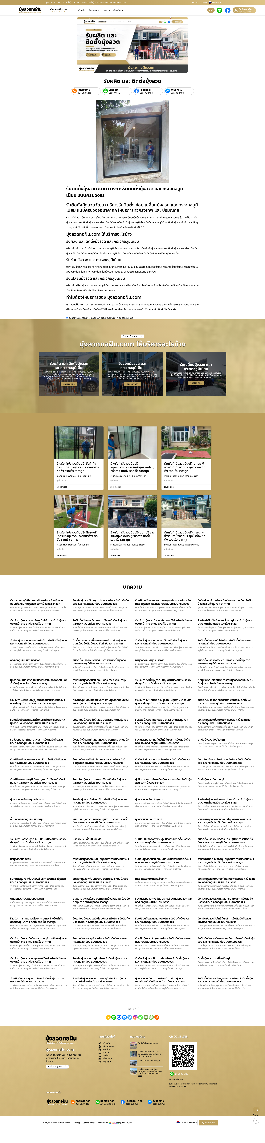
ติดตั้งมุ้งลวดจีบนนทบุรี (211, 779)
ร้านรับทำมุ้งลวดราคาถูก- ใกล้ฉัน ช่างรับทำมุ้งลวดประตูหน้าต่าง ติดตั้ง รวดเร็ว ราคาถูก (38, 960)
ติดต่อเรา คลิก (245, 9)
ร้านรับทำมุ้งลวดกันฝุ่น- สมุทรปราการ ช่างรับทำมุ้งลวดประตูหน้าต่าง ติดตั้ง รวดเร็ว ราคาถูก (101, 860)
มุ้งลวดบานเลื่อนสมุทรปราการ (27, 799)
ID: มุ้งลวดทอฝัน (108, 1104)
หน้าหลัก (81, 10)
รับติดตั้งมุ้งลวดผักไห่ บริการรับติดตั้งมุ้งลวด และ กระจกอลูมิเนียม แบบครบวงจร (225, 642)
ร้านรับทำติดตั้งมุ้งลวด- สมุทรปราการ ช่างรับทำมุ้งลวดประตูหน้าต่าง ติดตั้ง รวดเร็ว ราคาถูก (226, 860)
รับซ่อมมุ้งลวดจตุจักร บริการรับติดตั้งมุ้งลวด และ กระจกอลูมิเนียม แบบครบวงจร (100, 940)
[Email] (146, 1017)
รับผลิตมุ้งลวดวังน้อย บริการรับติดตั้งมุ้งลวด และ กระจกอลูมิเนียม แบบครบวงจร (100, 801)
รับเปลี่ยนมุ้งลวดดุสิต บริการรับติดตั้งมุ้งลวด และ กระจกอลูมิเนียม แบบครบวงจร (150, 1054)
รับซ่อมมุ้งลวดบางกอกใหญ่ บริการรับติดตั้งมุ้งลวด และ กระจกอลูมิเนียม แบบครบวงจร (38, 642)
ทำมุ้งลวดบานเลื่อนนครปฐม (149, 1060)
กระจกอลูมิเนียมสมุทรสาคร (25, 660)
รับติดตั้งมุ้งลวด (126, 318)
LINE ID (113, 90)
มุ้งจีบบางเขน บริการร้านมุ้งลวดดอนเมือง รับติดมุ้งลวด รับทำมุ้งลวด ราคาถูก (163, 781)
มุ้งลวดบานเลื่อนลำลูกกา (149, 799)
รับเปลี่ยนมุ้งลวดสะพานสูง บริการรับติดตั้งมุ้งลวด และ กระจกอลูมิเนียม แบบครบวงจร (163, 840)
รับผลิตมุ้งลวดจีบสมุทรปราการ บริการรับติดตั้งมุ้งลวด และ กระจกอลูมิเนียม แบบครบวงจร (101, 602)
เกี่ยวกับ (117, 10)
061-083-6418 (245, 12)
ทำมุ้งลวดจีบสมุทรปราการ (149, 660)
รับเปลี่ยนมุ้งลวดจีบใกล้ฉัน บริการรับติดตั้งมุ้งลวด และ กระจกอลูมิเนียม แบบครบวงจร (100, 721)
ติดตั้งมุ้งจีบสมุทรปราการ (148, 1043)
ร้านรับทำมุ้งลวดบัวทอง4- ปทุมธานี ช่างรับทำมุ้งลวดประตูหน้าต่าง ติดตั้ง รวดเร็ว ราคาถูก (224, 820)
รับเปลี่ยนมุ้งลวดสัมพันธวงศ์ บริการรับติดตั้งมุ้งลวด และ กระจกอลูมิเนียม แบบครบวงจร (224, 761)
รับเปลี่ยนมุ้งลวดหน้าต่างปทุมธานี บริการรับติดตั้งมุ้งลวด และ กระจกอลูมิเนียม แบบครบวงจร (100, 820)
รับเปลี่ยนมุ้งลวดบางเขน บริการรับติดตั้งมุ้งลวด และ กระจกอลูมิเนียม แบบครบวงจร (162, 920)
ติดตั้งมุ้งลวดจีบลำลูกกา (211, 740)
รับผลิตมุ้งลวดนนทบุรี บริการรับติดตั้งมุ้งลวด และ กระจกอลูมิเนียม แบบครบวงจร (100, 960)
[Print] (156, 1017)
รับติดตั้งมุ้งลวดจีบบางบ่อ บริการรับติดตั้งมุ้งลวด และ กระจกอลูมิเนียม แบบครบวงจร (162, 960)
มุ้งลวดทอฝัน (114, 93)
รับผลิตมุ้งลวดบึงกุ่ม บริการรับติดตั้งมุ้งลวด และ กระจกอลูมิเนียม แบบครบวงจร (224, 721)
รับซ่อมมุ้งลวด (111, 318)
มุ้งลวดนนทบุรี (146, 93)
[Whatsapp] (140, 1017)
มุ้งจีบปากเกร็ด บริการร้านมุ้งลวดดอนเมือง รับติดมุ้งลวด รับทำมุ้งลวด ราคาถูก (225, 602)
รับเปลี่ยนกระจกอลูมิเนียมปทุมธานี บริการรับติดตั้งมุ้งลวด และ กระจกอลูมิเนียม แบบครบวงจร (38, 781)
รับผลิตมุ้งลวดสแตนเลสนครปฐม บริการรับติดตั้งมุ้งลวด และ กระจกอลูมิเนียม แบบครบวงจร (225, 900)
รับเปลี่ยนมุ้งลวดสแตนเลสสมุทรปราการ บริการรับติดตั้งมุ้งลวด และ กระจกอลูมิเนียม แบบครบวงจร (163, 602)
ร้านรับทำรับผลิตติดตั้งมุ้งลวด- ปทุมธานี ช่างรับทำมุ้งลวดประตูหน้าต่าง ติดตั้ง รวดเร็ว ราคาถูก (163, 701)
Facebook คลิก (134, 1101)
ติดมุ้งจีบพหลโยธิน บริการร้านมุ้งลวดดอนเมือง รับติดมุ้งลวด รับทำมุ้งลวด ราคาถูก (225, 681)
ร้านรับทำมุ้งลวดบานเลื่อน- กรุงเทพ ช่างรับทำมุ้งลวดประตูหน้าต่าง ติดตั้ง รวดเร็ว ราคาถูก (100, 681)
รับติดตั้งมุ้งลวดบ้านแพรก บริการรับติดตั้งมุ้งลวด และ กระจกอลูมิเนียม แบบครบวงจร (100, 622)
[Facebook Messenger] (124, 1017)
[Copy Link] (108, 1017)
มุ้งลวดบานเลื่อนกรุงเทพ (149, 819)
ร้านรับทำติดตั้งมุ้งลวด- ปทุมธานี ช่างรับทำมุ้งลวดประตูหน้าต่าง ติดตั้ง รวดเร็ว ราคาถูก (163, 681)
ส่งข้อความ (176, 90)
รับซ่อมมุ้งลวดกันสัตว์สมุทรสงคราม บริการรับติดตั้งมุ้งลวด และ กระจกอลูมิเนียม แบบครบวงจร (100, 761)
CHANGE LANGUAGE (189, 1122)
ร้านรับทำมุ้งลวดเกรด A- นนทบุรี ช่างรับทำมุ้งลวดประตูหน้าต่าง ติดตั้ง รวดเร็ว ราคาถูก (38, 840)
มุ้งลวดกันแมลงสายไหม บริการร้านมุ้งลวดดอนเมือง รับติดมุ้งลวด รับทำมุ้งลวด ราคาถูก (38, 681)
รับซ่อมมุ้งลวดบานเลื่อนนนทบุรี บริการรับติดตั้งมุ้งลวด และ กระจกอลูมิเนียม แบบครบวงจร (163, 860)
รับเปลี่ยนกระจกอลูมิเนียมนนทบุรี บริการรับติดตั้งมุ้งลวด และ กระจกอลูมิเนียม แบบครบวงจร (150, 1072)
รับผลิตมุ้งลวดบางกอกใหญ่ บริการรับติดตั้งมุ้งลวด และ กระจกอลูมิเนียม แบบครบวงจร (226, 880)
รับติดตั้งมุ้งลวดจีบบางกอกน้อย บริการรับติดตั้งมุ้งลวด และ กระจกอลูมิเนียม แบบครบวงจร (226, 940)
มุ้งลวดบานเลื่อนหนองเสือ (87, 839)
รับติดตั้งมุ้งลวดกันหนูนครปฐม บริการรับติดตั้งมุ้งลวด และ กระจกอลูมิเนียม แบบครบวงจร (101, 741)
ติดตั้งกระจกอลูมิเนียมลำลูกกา (27, 899)
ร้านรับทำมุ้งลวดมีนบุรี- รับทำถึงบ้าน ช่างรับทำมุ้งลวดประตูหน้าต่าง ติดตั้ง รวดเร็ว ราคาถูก (78, 467)
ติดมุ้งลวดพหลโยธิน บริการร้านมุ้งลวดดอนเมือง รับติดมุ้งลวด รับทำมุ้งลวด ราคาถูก (101, 900)
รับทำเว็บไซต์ (127, 1122)
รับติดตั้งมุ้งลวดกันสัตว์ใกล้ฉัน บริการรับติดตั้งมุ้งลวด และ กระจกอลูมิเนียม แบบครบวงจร (162, 741)
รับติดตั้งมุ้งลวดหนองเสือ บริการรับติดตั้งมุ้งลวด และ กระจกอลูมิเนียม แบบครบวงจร (162, 761)
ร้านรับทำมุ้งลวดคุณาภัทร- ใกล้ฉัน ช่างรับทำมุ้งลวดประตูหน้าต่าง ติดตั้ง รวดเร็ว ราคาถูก (38, 622)
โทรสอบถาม (84, 90)
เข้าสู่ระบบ (203, 2)
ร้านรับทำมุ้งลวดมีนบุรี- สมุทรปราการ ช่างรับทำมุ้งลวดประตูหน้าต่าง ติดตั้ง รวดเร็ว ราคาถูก (132, 467)
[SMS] (151, 1017)
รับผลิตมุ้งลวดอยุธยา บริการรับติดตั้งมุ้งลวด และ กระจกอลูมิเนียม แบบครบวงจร (37, 980)
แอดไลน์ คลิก (107, 1101)
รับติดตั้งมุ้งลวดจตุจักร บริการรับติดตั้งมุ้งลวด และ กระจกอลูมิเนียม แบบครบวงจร (163, 900)
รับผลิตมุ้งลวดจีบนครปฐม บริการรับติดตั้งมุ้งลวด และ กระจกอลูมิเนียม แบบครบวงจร (100, 880)
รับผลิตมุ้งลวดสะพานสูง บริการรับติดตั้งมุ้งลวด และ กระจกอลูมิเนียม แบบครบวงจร (161, 721)
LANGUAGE (216, 2)
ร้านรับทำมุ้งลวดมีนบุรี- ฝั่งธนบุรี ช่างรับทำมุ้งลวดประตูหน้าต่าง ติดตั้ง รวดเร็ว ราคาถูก (77, 536)
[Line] (113, 1017)
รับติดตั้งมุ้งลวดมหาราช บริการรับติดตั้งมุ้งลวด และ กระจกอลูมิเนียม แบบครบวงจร (161, 642)
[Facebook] (119, 1017)
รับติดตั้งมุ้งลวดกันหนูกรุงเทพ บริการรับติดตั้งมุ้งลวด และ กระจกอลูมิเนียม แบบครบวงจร (225, 980)
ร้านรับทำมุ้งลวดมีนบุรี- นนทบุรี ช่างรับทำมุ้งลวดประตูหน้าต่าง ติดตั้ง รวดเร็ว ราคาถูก (132, 536)
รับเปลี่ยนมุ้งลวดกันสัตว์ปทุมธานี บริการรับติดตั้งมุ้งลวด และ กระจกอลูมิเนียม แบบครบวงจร (37, 721)
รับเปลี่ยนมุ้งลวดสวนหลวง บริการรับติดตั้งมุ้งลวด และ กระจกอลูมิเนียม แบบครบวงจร (38, 761)
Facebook (145, 90)
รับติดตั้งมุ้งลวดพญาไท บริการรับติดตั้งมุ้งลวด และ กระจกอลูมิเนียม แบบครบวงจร (224, 661)
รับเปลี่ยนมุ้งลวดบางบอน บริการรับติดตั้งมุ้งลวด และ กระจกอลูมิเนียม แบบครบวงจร (100, 781)
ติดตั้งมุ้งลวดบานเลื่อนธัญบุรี (214, 958)
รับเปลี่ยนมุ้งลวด (96, 318)
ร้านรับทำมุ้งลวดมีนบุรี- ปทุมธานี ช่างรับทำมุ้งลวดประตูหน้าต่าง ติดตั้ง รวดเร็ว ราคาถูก (184, 467)
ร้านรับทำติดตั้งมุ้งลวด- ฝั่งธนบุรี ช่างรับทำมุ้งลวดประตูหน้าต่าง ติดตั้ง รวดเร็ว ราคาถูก (225, 622)
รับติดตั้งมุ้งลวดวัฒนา (78, 318)
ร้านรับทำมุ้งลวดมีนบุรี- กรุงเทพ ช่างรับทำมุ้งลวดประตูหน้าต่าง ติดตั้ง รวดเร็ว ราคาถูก (184, 536)
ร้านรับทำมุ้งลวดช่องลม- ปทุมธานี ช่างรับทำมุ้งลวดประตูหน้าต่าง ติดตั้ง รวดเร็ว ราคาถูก (226, 801)
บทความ (107, 10)
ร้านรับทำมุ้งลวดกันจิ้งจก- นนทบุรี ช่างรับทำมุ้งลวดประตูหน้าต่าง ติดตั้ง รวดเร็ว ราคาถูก (38, 940)
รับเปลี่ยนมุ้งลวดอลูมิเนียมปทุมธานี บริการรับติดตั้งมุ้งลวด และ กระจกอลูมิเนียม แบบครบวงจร (101, 920)
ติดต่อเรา (195, 2)
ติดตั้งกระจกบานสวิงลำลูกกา (151, 879)
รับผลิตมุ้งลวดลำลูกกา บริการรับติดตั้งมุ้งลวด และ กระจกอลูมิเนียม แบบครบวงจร (163, 940)
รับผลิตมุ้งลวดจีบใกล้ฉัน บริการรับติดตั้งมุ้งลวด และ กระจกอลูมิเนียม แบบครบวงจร (224, 920)
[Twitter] (129, 1017)
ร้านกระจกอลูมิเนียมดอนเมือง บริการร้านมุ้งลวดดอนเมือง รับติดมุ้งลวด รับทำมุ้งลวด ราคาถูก (36, 602)
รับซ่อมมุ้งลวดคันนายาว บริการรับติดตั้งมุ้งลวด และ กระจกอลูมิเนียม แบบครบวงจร (36, 741)
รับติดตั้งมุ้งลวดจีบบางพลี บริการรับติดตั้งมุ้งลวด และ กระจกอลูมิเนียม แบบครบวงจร (38, 880)
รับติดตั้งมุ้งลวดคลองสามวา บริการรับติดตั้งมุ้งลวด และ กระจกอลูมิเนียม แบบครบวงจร (224, 701)
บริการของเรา (94, 10)
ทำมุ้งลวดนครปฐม (20, 859)
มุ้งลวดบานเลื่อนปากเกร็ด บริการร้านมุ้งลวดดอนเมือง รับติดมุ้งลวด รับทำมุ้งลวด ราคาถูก (160, 980)
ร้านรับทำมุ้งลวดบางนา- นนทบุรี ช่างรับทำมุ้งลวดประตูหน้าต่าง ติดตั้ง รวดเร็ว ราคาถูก (100, 980)
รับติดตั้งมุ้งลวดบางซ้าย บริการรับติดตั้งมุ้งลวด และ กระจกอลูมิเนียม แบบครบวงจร (99, 661)
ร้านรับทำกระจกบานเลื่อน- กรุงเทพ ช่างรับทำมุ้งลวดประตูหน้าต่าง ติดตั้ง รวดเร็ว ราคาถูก (36, 920)
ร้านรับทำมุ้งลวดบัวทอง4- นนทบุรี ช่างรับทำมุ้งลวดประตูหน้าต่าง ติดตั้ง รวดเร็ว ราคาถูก (163, 622)
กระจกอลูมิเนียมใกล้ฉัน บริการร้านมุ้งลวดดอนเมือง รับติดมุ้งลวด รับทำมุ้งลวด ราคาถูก (101, 701)
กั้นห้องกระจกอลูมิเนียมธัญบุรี (26, 819)
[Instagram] (135, 1017)
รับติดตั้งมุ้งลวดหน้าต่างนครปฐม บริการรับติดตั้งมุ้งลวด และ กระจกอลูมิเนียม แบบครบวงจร (225, 840)
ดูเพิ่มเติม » (61, 480)
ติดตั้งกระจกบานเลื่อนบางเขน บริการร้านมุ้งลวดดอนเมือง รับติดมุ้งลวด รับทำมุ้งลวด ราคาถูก (99, 642)
